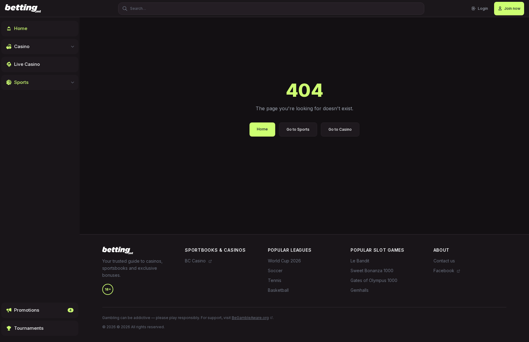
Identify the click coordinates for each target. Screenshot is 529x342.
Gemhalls (360, 290)
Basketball (278, 290)
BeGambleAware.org (250, 317)
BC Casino (196, 260)
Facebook (444, 270)
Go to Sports (298, 129)
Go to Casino (340, 129)
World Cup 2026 (284, 260)
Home (262, 129)
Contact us (444, 260)
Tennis (274, 280)
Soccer (275, 270)
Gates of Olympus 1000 (374, 280)
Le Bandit (360, 260)
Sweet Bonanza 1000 (372, 270)
